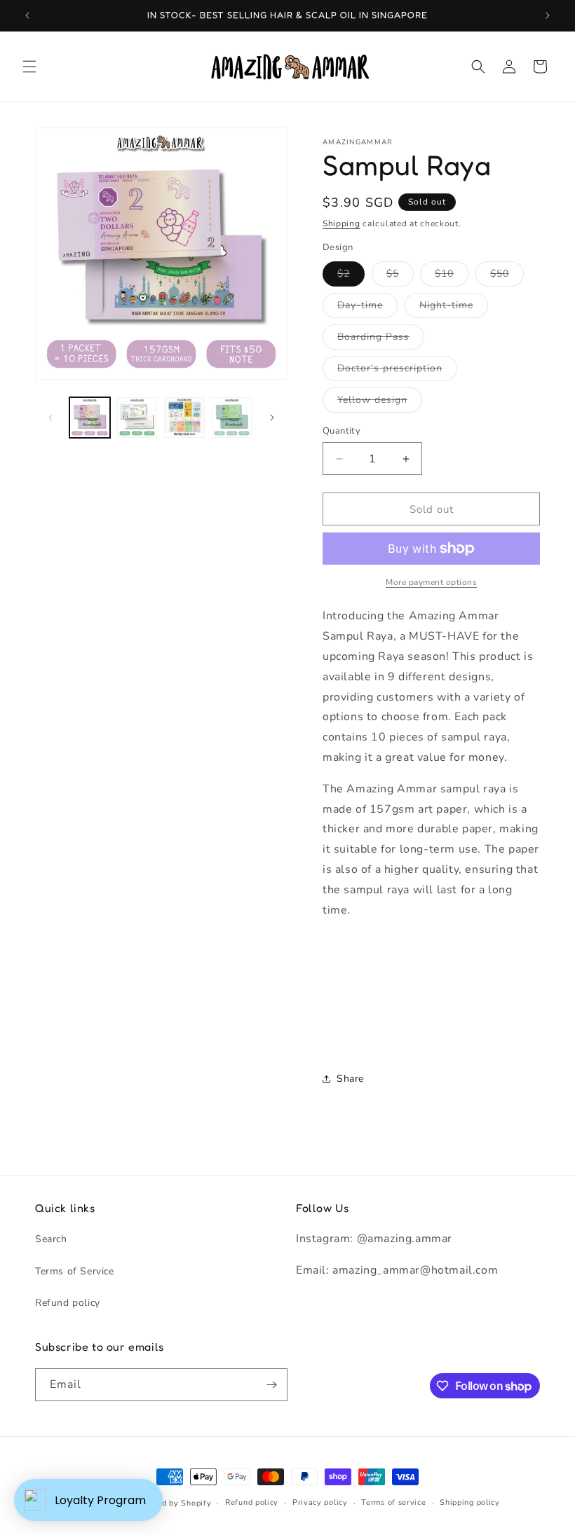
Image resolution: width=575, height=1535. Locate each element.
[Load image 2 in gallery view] (137, 417)
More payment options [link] (431, 582)
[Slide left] (50, 417)
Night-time (453, 308)
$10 (451, 276)
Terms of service (393, 1502)
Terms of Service (74, 1271)
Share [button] (350, 1078)
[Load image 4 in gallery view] (232, 417)
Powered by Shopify (172, 1503)
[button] (29, 66)
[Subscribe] (271, 1384)
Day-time (367, 308)
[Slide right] (272, 417)
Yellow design (379, 402)
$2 (351, 276)
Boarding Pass (380, 339)
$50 (507, 276)
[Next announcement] (547, 15)
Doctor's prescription (397, 371)
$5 (400, 276)
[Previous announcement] (27, 15)
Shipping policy (470, 1502)
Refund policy (67, 1302)
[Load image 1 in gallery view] (89, 417)
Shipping (341, 223)
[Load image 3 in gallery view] (184, 417)
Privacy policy (320, 1502)
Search (51, 1239)
